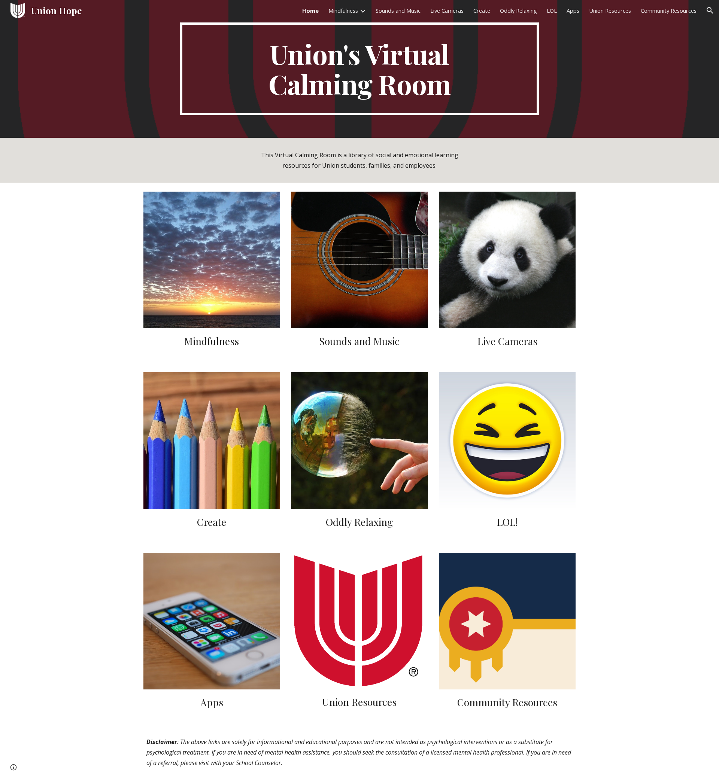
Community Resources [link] (669, 10)
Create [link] (481, 10)
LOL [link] (552, 10)
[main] (359, 68)
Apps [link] (573, 10)
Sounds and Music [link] (398, 10)
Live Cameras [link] (447, 10)
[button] (710, 10)
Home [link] (310, 10)
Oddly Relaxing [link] (518, 10)
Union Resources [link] (610, 10)
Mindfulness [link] (343, 10)
